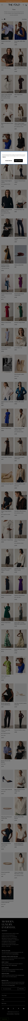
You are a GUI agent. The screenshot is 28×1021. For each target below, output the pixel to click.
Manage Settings (8, 160)
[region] (14, 157)
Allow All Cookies (18, 160)
